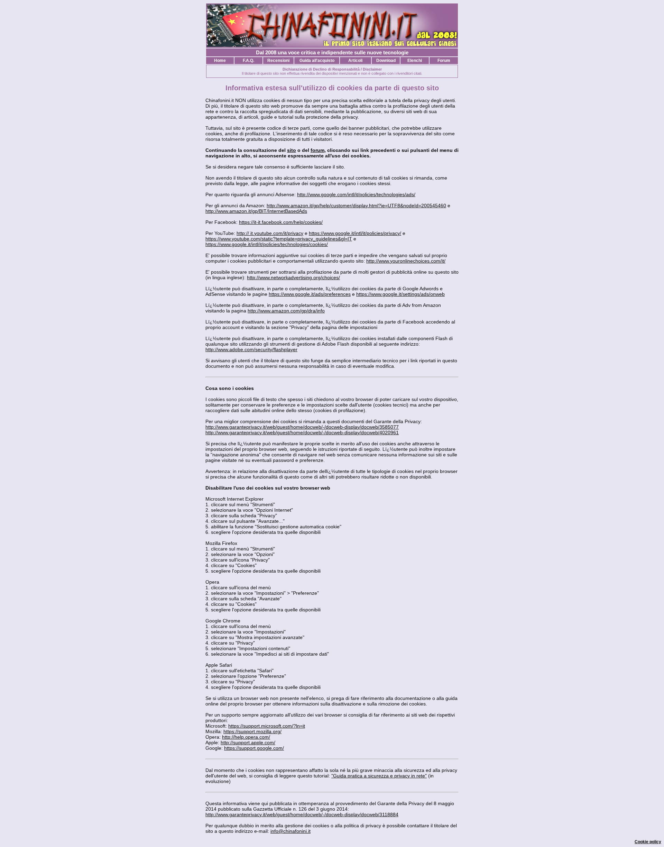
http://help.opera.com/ (246, 737)
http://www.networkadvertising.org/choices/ (293, 277)
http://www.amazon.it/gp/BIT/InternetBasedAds (256, 211)
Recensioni (278, 60)
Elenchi (414, 60)
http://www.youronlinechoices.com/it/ (405, 261)
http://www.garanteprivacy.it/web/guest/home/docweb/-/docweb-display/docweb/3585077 (302, 427)
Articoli (355, 60)
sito (291, 150)
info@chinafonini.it (290, 831)
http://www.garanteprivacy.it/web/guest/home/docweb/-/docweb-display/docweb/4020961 (302, 432)
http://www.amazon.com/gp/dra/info (286, 310)
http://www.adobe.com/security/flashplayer (251, 349)
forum (317, 150)
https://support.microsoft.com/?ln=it (266, 726)
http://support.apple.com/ (248, 742)
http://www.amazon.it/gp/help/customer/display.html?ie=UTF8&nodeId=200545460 (356, 205)
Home (220, 60)
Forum (443, 60)
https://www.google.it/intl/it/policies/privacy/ (355, 233)
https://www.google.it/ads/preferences (310, 294)
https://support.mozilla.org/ (252, 731)
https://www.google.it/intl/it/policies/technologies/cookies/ (266, 244)
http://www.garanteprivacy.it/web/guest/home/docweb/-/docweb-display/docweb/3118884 (301, 814)
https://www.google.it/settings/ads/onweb (400, 294)
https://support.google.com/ (254, 748)
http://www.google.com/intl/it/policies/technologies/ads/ (356, 194)
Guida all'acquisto (316, 60)
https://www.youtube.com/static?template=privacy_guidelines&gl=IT (278, 239)
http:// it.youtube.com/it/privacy (270, 233)
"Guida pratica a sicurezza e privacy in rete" (379, 775)
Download (386, 60)
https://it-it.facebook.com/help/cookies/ (281, 222)
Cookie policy (648, 841)
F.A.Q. (248, 60)
